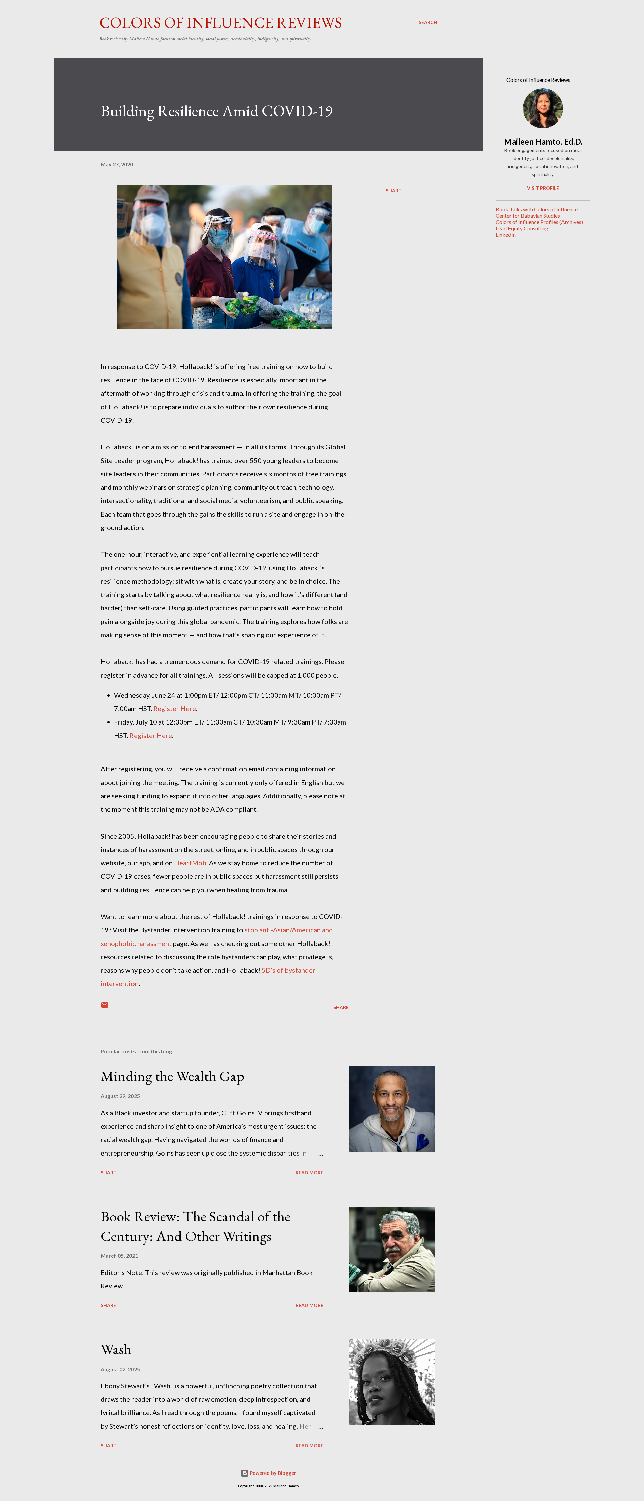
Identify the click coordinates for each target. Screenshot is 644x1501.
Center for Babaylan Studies (528, 215)
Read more (309, 1172)
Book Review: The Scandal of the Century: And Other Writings (195, 1226)
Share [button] (393, 190)
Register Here (174, 708)
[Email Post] (105, 1007)
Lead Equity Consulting (522, 228)
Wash (116, 1348)
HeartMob (190, 863)
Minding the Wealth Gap (172, 1075)
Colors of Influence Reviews (220, 22)
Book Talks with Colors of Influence (537, 209)
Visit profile (543, 188)
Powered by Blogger (272, 1473)
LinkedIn (506, 234)
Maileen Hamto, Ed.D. (543, 141)
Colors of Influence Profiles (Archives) (539, 222)
